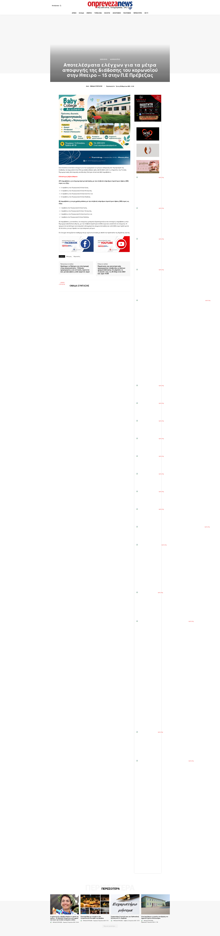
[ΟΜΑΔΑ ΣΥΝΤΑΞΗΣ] (63, 286)
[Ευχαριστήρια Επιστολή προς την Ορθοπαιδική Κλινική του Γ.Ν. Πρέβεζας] (125, 904)
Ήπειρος (103, 59)
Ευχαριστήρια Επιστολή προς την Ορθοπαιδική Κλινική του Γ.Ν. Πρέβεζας (125, 917)
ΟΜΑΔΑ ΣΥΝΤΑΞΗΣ (96, 86)
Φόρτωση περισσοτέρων (109, 926)
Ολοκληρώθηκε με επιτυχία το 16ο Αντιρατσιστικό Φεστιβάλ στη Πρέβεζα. (92, 917)
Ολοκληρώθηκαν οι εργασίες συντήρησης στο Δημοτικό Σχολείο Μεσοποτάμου (154, 917)
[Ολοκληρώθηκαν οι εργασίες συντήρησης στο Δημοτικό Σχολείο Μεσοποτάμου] (155, 904)
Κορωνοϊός (115, 59)
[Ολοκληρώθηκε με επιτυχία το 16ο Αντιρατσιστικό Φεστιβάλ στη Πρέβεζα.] (95, 904)
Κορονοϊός (77, 256)
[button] (57, 5)
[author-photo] (51, 922)
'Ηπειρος (69, 256)
